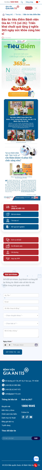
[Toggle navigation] (36, 8)
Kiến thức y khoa (8, 410)
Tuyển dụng (6, 425)
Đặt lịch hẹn (29, 8)
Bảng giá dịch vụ (8, 422)
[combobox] (21, 315)
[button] (37, 2)
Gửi (35, 438)
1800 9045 (28, 406)
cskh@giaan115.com (13, 394)
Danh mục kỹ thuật (9, 418)
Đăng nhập (29, 2)
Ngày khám (7, 341)
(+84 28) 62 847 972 (13, 390)
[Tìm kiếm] (22, 2)
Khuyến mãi (6, 406)
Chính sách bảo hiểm (9, 414)
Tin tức (18, 14)
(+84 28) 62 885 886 (13, 385)
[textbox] (21, 315)
